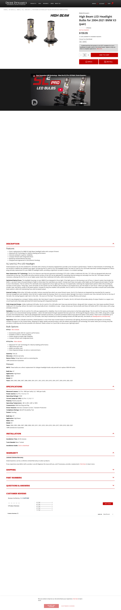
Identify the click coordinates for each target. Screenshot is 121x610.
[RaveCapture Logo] (24, 499)
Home (5, 9)
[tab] (60, 246)
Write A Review (108, 505)
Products (33, 3)
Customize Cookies (68, 606)
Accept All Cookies (51, 606)
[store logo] (16, 3)
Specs (90, 62)
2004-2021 (27, 9)
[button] (10, 61)
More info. (99, 48)
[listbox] (98, 42)
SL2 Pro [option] (84, 41)
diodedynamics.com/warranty (101, 318)
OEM (39, 3)
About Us (57, 3)
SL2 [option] (80, 41)
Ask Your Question (84, 30)
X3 (22, 9)
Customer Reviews (16, 495)
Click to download (23, 447)
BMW (18, 9)
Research (45, 3)
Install (110, 62)
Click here (83, 465)
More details (15, 331)
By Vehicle (12, 9)
